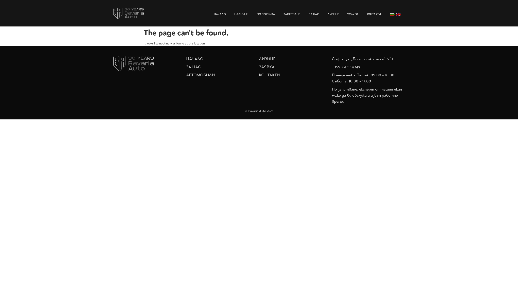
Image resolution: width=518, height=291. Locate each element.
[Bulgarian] (392, 14)
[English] (398, 14)
